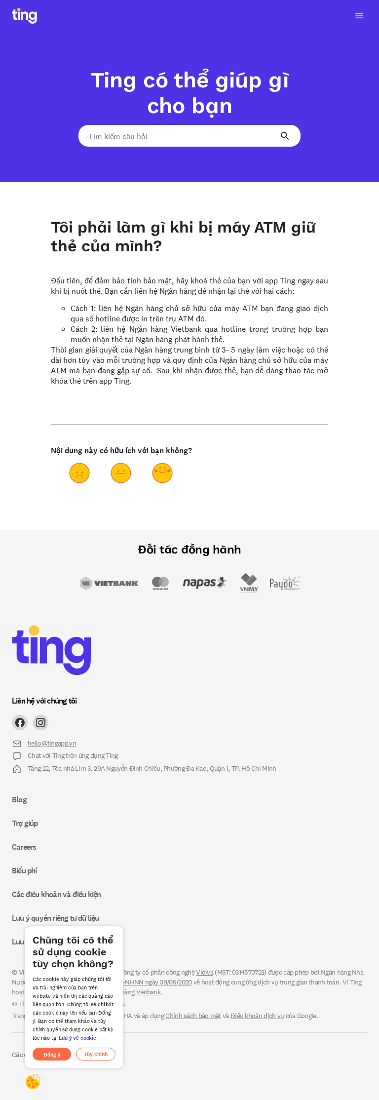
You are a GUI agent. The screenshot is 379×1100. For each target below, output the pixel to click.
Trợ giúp (25, 823)
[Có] (162, 473)
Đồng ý (52, 1054)
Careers (24, 846)
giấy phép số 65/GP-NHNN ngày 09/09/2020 (131, 981)
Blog (19, 799)
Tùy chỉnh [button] (96, 1054)
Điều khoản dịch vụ (257, 1015)
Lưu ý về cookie (77, 1037)
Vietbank (148, 991)
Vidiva (204, 972)
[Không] (79, 473)
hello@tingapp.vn (52, 742)
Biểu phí (24, 870)
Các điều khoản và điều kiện (56, 894)
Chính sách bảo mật (193, 1015)
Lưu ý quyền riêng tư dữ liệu (55, 917)
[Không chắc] (121, 473)
